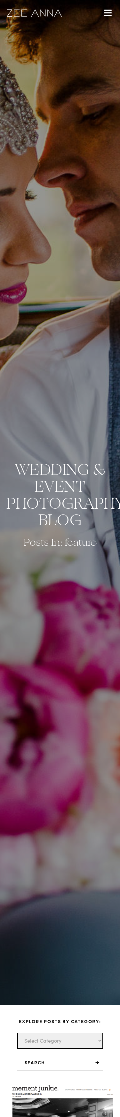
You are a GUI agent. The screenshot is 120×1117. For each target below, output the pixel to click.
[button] (108, 13)
